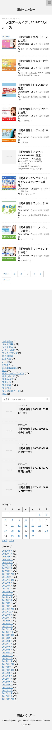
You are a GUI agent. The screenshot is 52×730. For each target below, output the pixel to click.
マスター (41, 73)
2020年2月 (7, 568)
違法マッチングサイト (13, 373)
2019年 (12, 19)
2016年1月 (7, 696)
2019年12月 (8, 574)
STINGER (27, 725)
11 (12, 525)
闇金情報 (37, 159)
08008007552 (23, 164)
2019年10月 (8, 580)
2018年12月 (8, 609)
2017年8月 (7, 641)
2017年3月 (7, 655)
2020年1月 (7, 571)
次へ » (6, 280)
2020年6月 (7, 556)
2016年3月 (7, 690)
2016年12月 (8, 664)
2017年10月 (8, 635)
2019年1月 (7, 606)
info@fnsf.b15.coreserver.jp (29, 166)
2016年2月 (7, 693)
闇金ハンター (26, 9)
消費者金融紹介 (10, 367)
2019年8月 (7, 586)
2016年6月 (7, 682)
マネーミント (26, 261)
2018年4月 (7, 623)
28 (33, 536)
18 (12, 531)
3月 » (11, 540)
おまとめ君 (25, 97)
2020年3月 (7, 565)
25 (12, 536)
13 (26, 525)
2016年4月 (7, 687)
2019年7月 (7, 588)
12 (19, 525)
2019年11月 (8, 577)
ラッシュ (24, 215)
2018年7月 (7, 618)
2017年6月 (7, 647)
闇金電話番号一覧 (11, 391)
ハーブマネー (26, 121)
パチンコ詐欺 (8, 350)
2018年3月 (7, 626)
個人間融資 (7, 356)
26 (19, 536)
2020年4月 (7, 562)
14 (33, 525)
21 (33, 531)
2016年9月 (7, 673)
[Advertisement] (23, 317)
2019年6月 (7, 591)
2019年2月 (7, 603)
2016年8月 (7, 676)
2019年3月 (7, 600)
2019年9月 (7, 583)
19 (19, 531)
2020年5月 (7, 559)
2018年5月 (7, 620)
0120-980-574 (26, 161)
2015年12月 (8, 699)
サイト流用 (38, 44)
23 (46, 531)
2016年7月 (7, 679)
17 (5, 531)
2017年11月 (8, 632)
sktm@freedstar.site (29, 73)
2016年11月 (8, 667)
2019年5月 (7, 594)
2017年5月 (7, 650)
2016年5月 (7, 684)
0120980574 (37, 161)
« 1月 (4, 540)
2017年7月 (7, 644)
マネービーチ (26, 49)
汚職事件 (6, 365)
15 (39, 525)
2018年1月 (7, 629)
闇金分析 (6, 382)
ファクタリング (10, 353)
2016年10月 (8, 670)
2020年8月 (7, 551)
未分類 (5, 362)
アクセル (39, 169)
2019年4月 (7, 597)
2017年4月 (7, 652)
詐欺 (4, 370)
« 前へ (6, 274)
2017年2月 (7, 658)
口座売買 (6, 359)
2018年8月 (7, 615)
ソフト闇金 (7, 347)
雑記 (4, 394)
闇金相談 (6, 388)
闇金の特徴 (7, 379)
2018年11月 (8, 612)
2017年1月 (7, 661)
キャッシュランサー (29, 194)
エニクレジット (27, 239)
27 (26, 536)
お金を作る (7, 341)
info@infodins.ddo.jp (26, 169)
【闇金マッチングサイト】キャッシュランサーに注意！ (33, 182)
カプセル (24, 142)
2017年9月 (7, 638)
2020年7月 (7, 554)
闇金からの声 (8, 376)
